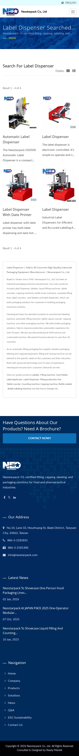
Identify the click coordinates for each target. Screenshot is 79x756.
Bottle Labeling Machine (19, 389)
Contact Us (52, 389)
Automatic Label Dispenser (16, 139)
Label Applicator (14, 379)
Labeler (35, 375)
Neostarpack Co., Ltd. (39, 746)
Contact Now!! (39, 438)
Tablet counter (14, 384)
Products (14, 688)
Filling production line (50, 379)
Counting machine (31, 384)
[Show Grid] (68, 71)
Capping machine (49, 384)
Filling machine (47, 375)
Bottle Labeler (65, 384)
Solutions (14, 695)
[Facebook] (4, 498)
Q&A (11, 710)
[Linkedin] (14, 498)
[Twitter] (9, 498)
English (70, 2)
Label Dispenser (55, 136)
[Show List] (73, 71)
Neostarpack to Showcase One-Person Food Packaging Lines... (33, 590)
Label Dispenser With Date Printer (17, 212)
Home (12, 38)
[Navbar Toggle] (73, 12)
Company (14, 680)
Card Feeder (62, 375)
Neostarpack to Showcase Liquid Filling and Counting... (33, 630)
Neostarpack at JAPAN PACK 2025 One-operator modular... (36, 610)
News (11, 702)
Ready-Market (54, 750)
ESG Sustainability (20, 717)
